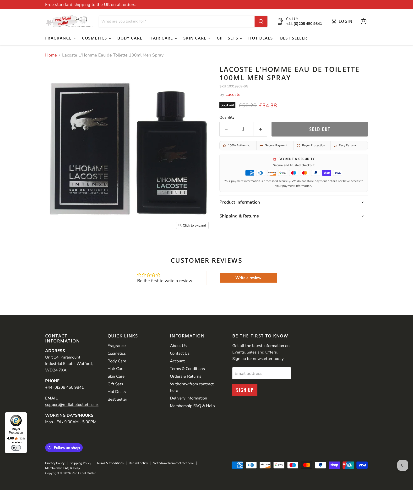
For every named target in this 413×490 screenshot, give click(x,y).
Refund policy (138, 463)
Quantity (226, 117)
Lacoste (232, 94)
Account (177, 361)
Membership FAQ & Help (192, 406)
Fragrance (59, 38)
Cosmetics (95, 38)
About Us (178, 345)
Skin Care (195, 38)
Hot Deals (260, 38)
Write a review (248, 277)
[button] (343, 21)
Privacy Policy (55, 463)
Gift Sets (228, 38)
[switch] (16, 448)
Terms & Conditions (187, 368)
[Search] (261, 21)
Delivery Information (188, 398)
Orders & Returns (185, 376)
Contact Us (180, 353)
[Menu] (24, 415)
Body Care (129, 38)
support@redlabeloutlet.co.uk (71, 404)
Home (51, 55)
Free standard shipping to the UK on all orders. (90, 4)
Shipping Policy (80, 463)
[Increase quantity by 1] (260, 129)
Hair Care (161, 38)
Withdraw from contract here (173, 463)
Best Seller (293, 38)
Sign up (245, 389)
